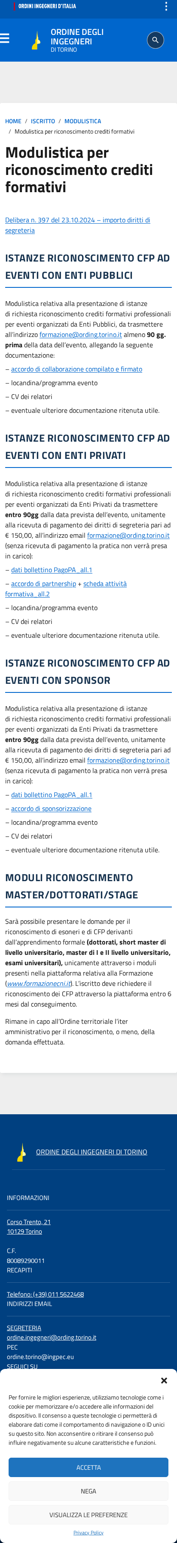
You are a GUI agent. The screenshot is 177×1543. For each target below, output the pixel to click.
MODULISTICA (82, 121)
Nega (88, 1491)
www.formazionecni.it (38, 983)
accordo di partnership (43, 583)
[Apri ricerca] (155, 40)
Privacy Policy (88, 1533)
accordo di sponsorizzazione (51, 808)
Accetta (88, 1467)
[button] (164, 1379)
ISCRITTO (43, 121)
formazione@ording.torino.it (81, 334)
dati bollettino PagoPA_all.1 (51, 569)
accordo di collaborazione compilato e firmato (76, 369)
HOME (13, 121)
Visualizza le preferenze (88, 1515)
